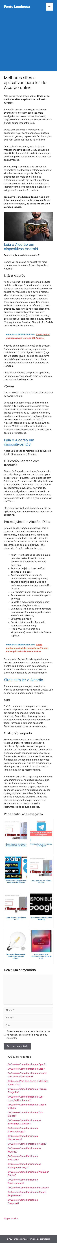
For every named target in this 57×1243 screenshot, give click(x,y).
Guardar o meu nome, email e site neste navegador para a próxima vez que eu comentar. (28, 1034)
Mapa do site (11, 1218)
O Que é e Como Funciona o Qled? (26, 1068)
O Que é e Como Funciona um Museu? (28, 1187)
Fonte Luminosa (17, 7)
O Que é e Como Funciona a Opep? (26, 1064)
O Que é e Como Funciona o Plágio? (27, 1143)
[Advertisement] (28, 43)
